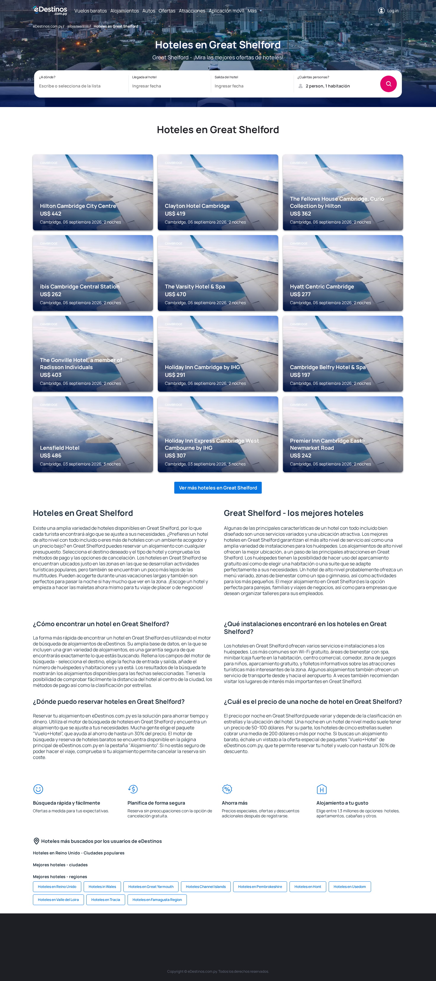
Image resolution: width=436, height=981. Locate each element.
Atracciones (192, 10)
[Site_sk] (218, 931)
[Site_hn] (360, 931)
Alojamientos (124, 10)
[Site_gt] (342, 931)
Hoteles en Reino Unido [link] (57, 886)
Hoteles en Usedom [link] (350, 886)
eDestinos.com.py (47, 26)
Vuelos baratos (90, 10)
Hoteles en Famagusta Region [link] (157, 899)
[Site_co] (253, 931)
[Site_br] (75, 931)
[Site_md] (200, 931)
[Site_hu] (235, 931)
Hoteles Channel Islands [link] (206, 886)
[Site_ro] (93, 931)
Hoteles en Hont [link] (308, 886)
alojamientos (78, 26)
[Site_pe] (146, 931)
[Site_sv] (307, 931)
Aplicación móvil (226, 10)
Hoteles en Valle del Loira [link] (58, 899)
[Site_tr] (164, 931)
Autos (148, 10)
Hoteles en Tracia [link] (105, 899)
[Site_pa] (289, 931)
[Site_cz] (182, 931)
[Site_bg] (111, 931)
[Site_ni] (324, 931)
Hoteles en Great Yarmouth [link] (151, 886)
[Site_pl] (129, 931)
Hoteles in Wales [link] (102, 886)
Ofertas (167, 10)
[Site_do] (271, 931)
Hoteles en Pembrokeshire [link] (260, 886)
